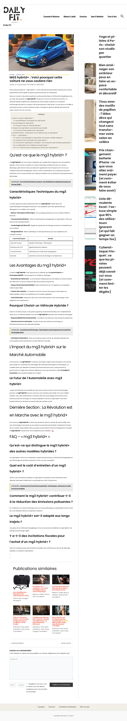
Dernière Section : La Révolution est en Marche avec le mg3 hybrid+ (34, 133)
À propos (41, 707)
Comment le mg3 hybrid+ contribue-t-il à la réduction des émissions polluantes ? (42, 143)
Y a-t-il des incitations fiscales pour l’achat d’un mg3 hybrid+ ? (35, 148)
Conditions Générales (67, 707)
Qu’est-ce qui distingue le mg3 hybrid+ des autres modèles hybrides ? (38, 138)
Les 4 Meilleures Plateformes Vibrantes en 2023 (21, 594)
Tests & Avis (112, 16)
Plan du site (84, 707)
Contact (51, 707)
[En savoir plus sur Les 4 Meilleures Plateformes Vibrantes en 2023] (21, 582)
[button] (122, 16)
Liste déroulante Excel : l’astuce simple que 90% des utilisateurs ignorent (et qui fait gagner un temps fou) (108, 219)
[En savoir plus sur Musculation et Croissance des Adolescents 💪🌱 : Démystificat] (60, 610)
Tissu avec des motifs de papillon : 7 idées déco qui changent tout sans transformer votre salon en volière (107, 122)
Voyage (25, 598)
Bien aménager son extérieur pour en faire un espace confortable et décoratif (108, 79)
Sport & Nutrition (97, 16)
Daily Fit (7, 25)
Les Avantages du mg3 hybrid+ (22, 123)
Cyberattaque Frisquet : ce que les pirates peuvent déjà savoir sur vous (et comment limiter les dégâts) (107, 269)
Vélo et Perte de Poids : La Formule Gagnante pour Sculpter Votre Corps (20, 620)
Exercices (83, 16)
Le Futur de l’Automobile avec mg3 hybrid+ (28, 130)
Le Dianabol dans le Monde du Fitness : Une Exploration (60, 588)
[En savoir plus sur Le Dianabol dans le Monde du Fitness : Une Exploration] (60, 579)
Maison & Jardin (70, 16)
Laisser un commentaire (18, 85)
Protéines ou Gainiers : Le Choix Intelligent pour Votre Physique (40, 589)
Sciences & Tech (19, 627)
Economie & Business (52, 16)
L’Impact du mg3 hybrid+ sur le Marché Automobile (29, 128)
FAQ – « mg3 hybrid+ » (19, 135)
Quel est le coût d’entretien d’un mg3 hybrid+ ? (30, 140)
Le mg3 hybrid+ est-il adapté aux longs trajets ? (30, 145)
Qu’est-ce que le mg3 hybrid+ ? (22, 118)
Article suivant (67, 643)
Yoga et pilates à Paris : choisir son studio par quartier (107, 47)
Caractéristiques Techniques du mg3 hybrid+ (29, 120)
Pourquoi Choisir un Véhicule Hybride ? (27, 125)
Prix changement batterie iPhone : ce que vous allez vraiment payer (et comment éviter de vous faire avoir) (108, 170)
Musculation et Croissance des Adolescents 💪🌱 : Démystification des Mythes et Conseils (60, 621)
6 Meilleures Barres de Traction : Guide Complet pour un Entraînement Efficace (41, 620)
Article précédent (17, 643)
